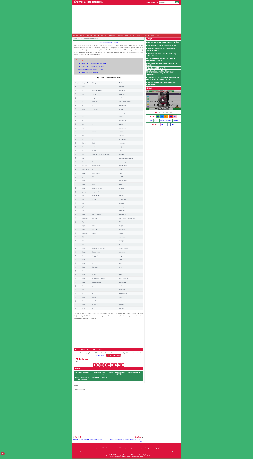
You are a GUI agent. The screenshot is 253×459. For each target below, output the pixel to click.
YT (165, 124)
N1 (175, 117)
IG (162, 124)
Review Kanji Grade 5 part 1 (108, 43)
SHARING (168, 120)
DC (173, 124)
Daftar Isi (154, 2)
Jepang (147, 35)
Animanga (139, 35)
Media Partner (139, 456)
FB (169, 124)
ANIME (150, 120)
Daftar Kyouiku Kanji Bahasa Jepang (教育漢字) (92, 63)
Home (75, 38)
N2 (170, 117)
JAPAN (162, 120)
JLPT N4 (82, 35)
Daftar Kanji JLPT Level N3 (99, 377)
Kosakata (120, 35)
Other (158, 35)
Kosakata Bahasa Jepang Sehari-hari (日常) (161, 45)
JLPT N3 (89, 35)
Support (133, 456)
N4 (162, 117)
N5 (157, 117)
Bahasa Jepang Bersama (89, 2)
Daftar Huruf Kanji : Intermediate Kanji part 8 (91, 66)
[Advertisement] (126, 19)
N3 (166, 117)
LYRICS (156, 120)
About (147, 2)
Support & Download (100, 355)
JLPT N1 (103, 35)
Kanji (126, 35)
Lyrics (152, 35)
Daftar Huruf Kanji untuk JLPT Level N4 (82, 373)
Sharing (132, 35)
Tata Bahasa (111, 35)
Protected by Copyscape (145, 455)
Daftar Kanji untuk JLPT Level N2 (88, 72)
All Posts (175, 120)
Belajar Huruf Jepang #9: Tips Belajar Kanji (90, 69)
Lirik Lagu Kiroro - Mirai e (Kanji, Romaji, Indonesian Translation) (161, 59)
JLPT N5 (75, 35)
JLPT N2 (96, 35)
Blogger (118, 456)
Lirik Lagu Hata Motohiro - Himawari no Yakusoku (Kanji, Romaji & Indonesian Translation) (160, 72)
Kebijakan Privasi (125, 456)
